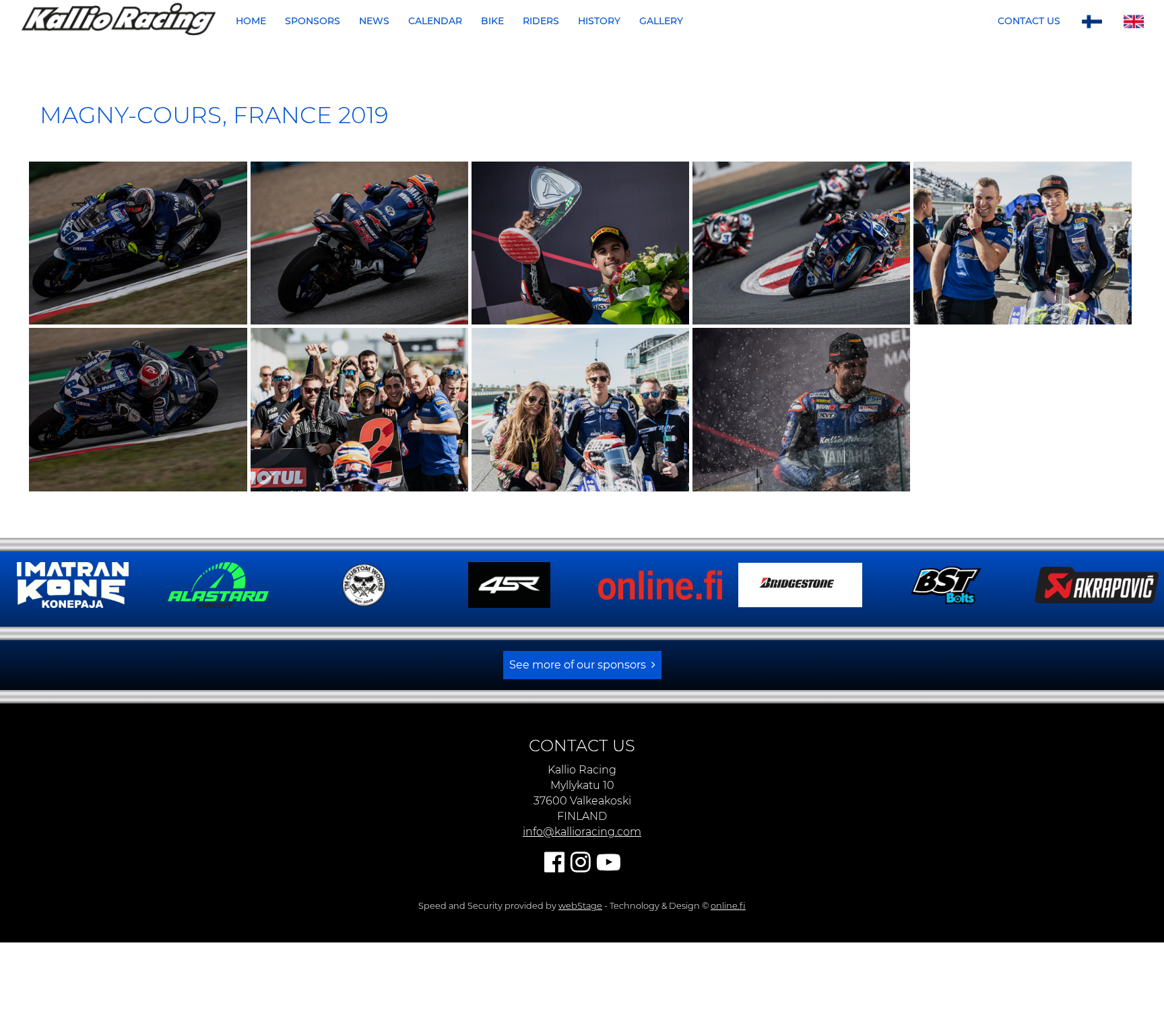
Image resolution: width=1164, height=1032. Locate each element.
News (374, 21)
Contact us (1029, 21)
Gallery (661, 21)
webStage (580, 964)
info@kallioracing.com (582, 889)
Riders (541, 21)
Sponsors (312, 21)
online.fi (728, 964)
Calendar (435, 21)
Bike (492, 21)
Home (251, 21)
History (599, 21)
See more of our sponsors (577, 722)
